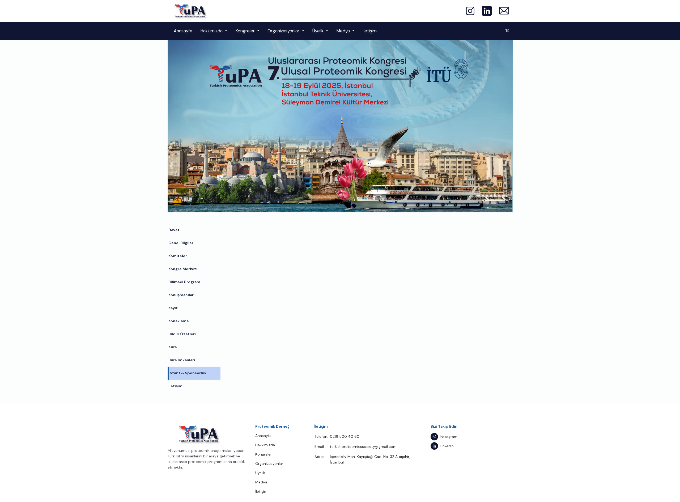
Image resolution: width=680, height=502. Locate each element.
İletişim (370, 31)
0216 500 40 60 (344, 436)
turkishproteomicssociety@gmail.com (363, 446)
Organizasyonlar (283, 31)
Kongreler (245, 31)
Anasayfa (183, 31)
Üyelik (318, 31)
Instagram (448, 436)
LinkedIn (447, 446)
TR (507, 30)
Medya (343, 31)
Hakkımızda (211, 31)
